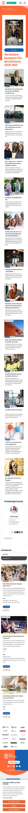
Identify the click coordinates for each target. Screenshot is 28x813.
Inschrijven (7, 669)
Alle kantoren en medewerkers (14, 770)
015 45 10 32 (13, 520)
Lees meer (7, 607)
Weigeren (14, 805)
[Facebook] (15, 532)
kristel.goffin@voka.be (15, 522)
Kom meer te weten (7, 797)
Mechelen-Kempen (8, 538)
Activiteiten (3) (6, 558)
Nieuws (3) (5, 554)
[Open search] (20, 2)
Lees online (14, 50)
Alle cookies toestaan (14, 801)
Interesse (6, 610)
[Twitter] (17, 532)
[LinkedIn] (20, 532)
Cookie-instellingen (14, 809)
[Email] (22, 532)
